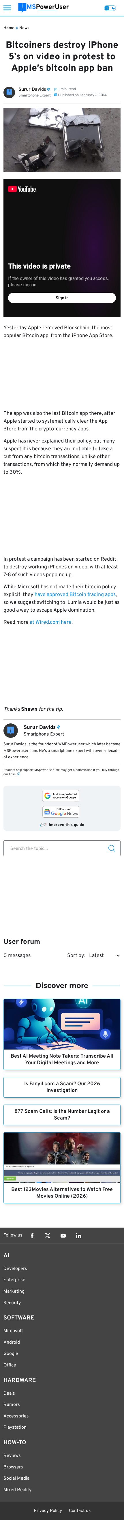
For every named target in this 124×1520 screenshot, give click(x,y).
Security (12, 1303)
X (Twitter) (47, 1235)
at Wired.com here (51, 622)
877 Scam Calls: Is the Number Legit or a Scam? (62, 1115)
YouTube (63, 1235)
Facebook (32, 1235)
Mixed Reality (17, 1490)
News (24, 28)
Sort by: (76, 955)
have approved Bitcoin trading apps (75, 594)
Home (8, 28)
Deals (9, 1393)
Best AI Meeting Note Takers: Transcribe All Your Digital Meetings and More (62, 1059)
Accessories (16, 1416)
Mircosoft (13, 1331)
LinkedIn (78, 1235)
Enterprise (14, 1280)
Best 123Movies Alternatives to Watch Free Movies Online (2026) (62, 1193)
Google (10, 1354)
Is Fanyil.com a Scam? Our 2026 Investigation (62, 1087)
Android (11, 1342)
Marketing (14, 1291)
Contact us (80, 1511)
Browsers (13, 1467)
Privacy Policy (48, 1511)
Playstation (15, 1427)
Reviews (12, 1456)
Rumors (11, 1405)
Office (9, 1365)
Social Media (16, 1478)
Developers (15, 1269)
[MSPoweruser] (43, 8)
